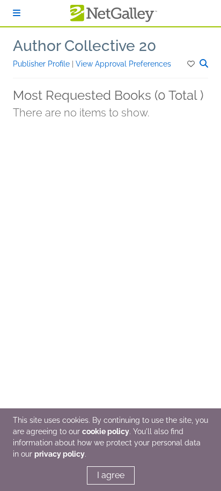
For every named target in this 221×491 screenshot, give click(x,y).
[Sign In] (16, 13)
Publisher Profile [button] (42, 64)
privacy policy (59, 454)
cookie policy (105, 431)
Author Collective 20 (84, 46)
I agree (110, 475)
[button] (191, 64)
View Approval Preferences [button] (123, 64)
